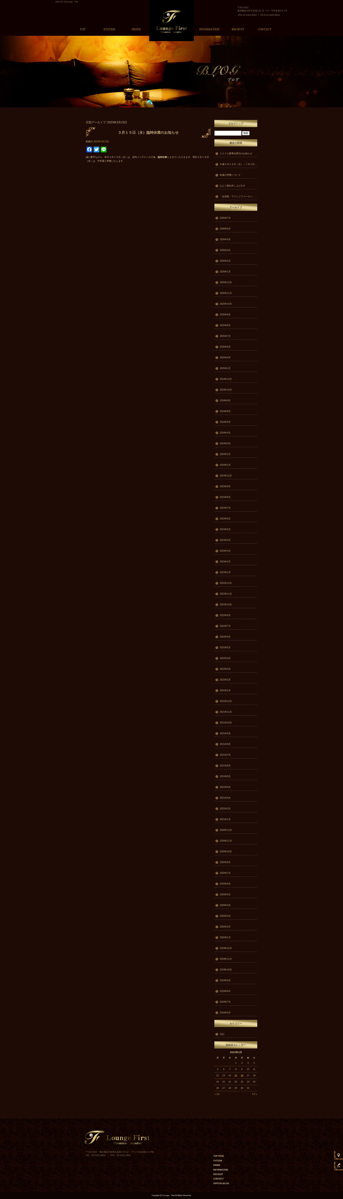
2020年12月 (226, 830)
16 (242, 1075)
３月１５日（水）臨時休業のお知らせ (148, 132)
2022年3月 (225, 669)
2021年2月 (225, 808)
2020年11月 (226, 840)
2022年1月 (225, 690)
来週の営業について (230, 175)
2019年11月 (226, 959)
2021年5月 (225, 776)
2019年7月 (225, 1002)
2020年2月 (225, 926)
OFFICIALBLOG (221, 1183)
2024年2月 (225, 454)
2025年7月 (225, 336)
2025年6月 (225, 346)
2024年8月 (225, 411)
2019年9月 (225, 980)
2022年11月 (226, 593)
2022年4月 (225, 658)
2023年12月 (226, 475)
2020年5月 (225, 894)
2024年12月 (226, 379)
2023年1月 (225, 572)
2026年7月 (225, 218)
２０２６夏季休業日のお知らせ (236, 153)
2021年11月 (226, 712)
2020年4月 (225, 905)
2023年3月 (225, 550)
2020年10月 (226, 851)
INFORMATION (209, 28)
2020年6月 (225, 883)
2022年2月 (225, 679)
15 (236, 1075)
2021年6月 (225, 765)
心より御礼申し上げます (232, 185)
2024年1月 (225, 465)
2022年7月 (225, 626)
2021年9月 (225, 733)
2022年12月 (226, 583)
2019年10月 (226, 969)
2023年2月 (225, 561)
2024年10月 (226, 389)
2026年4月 (225, 239)
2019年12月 (226, 948)
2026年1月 (225, 271)
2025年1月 (225, 368)
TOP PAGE (82, 28)
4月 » (254, 1094)
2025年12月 (226, 282)
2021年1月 (225, 819)
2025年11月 (226, 293)
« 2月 (217, 1094)
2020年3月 (225, 916)
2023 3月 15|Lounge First (66, 2)
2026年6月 (225, 228)
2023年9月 (225, 486)
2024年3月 (225, 443)
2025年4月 (225, 357)
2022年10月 (226, 604)
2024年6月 (225, 422)
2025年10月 (226, 303)
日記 (222, 1034)
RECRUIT (238, 28)
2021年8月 (225, 744)
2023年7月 (225, 508)
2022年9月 (225, 615)
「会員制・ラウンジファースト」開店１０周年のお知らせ (238, 196)
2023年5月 (225, 529)
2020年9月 (225, 862)
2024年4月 (225, 432)
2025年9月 (225, 314)
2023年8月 (225, 497)
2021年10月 (226, 722)
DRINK (136, 28)
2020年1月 (225, 937)
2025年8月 (225, 325)
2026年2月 (225, 261)
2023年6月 (225, 518)
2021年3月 (225, 797)
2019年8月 (225, 991)
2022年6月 (225, 636)
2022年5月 (225, 647)
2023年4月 (225, 540)
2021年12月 (226, 701)
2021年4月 (225, 787)
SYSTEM (109, 28)
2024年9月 (225, 400)
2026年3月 (225, 250)
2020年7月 (225, 873)
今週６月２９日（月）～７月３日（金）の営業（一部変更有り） (238, 164)
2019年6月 (225, 1012)
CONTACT (264, 28)
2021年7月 (225, 755)
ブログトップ (235, 123)
